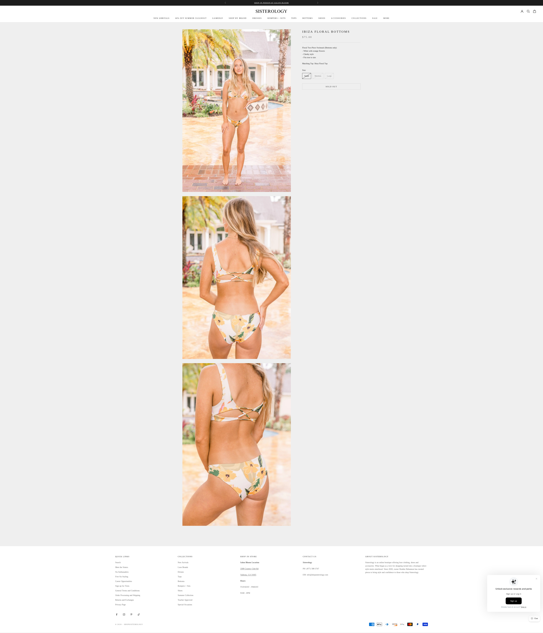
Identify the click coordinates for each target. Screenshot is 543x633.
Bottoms (181, 581)
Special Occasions (185, 605)
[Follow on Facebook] (116, 614)
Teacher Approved (185, 600)
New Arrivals (183, 562)
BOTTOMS (307, 18)
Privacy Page (120, 605)
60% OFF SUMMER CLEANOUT (191, 18)
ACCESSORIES (338, 18)
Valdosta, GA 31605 (248, 575)
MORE (386, 18)
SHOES (322, 18)
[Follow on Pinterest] (131, 614)
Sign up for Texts (122, 586)
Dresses (181, 572)
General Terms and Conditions (127, 591)
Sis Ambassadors (122, 572)
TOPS (294, 18)
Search (118, 562)
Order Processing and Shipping (127, 595)
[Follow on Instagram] (124, 614)
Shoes (180, 591)
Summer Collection (185, 595)
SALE (375, 18)
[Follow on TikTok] (138, 614)
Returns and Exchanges (124, 600)
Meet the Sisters (121, 567)
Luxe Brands (183, 567)
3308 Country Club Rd (249, 569)
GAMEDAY (217, 18)
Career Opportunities (123, 581)
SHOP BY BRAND (238, 18)
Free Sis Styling (121, 577)
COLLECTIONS (359, 18)
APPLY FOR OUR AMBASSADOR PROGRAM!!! (271, 3)
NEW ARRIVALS (162, 18)
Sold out (331, 86)
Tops (180, 577)
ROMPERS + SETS (277, 18)
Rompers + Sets (184, 586)
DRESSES (257, 18)
